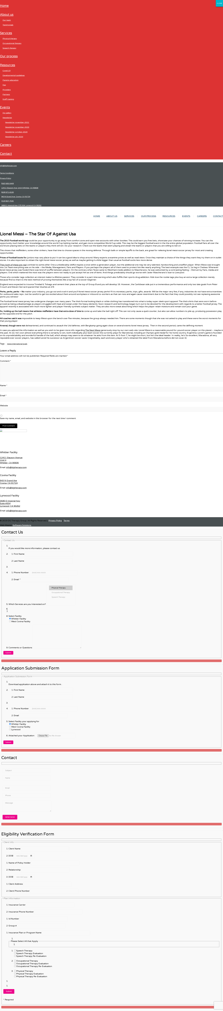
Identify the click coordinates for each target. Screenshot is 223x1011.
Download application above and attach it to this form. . (35, 684)
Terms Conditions (7, 173)
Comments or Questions (21, 647)
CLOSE (219, 3)
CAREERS (5, 145)
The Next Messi (92, 330)
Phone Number (21, 572)
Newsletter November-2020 (17, 127)
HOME (4, 6)
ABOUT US (6, 14)
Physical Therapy (10, 38)
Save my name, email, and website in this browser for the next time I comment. (38, 418)
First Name (19, 554)
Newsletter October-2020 (16, 132)
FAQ (4, 85)
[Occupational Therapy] (61, 592)
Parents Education (10, 80)
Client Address (16, 884)
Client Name (15, 848)
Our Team (7, 20)
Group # (13, 925)
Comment (5, 361)
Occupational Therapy (12, 43)
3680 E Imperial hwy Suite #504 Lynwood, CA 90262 (10, 503)
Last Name (19, 561)
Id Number (14, 918)
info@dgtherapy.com (8, 166)
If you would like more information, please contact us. (34, 548)
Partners (6, 94)
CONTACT (6, 154)
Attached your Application (22, 735)
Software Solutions (22, 525)
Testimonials (8, 25)
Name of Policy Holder (20, 863)
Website (4, 405)
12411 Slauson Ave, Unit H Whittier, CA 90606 (19, 188)
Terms (67, 520)
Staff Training (8, 99)
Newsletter (7, 118)
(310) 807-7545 (7, 201)
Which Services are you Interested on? (27, 604)
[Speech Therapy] (61, 597)
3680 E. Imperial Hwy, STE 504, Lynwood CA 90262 (21, 205)
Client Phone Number (19, 891)
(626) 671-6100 (7, 192)
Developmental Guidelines (14, 75)
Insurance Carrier (17, 905)
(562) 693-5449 (7, 184)
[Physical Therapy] (61, 588)
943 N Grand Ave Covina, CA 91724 (9, 481)
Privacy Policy (5, 178)
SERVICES (6, 33)
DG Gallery (7, 113)
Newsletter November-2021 (17, 122)
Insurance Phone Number (21, 912)
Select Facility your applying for (24, 721)
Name (3, 385)
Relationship (15, 870)
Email (3, 395)
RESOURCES (7, 65)
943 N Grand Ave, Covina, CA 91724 (15, 197)
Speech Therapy (9, 48)
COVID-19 (6, 71)
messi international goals (17, 344)
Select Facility (15, 616)
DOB (11, 856)
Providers (7, 90)
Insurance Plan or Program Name (25, 932)
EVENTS (5, 107)
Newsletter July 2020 (14, 137)
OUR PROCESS (9, 56)
